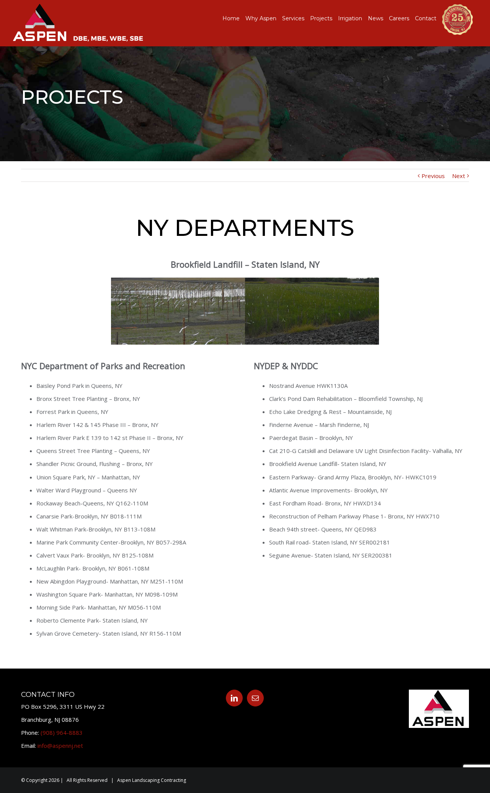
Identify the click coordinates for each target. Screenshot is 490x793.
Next (458, 176)
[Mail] (255, 698)
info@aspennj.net (60, 745)
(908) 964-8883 (62, 732)
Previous (433, 176)
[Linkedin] (234, 698)
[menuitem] (233, 18)
